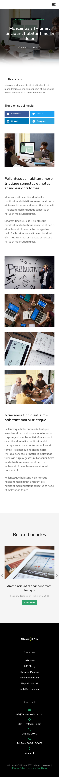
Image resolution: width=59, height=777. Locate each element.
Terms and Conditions (37, 768)
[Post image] (29, 563)
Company (39, 19)
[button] (53, 4)
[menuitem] (29, 660)
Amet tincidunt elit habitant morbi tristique (29, 588)
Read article (29, 602)
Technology (25, 596)
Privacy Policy (18, 768)
